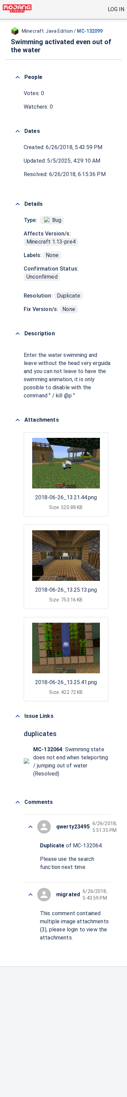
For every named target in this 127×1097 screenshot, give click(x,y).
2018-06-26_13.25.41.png (66, 682)
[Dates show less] (17, 131)
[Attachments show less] (17, 420)
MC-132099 (90, 31)
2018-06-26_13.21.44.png (66, 497)
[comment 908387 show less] (30, 894)
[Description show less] (17, 333)
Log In (116, 9)
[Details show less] (17, 204)
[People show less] (17, 77)
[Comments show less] (17, 802)
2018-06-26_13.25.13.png (66, 590)
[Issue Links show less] (17, 716)
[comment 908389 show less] (30, 827)
